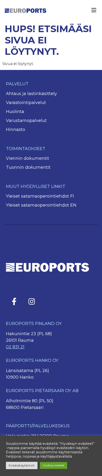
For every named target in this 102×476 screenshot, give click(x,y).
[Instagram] (31, 301)
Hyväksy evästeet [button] (53, 465)
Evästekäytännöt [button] (22, 465)
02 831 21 (15, 347)
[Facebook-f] (14, 301)
